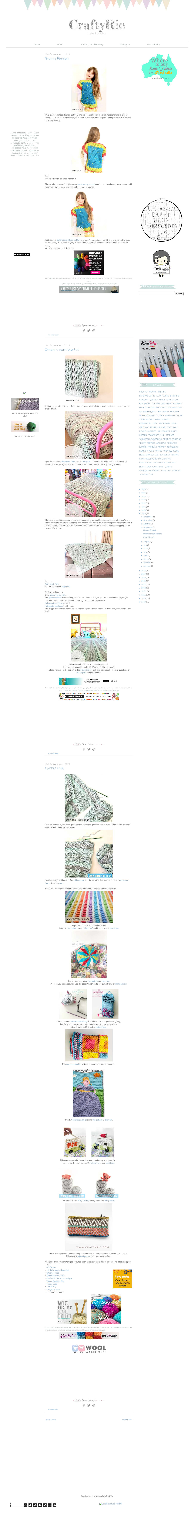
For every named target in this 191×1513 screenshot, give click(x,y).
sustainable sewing (149, 471)
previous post (86, 670)
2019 (143, 514)
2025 (143, 493)
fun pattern (72, 928)
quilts (174, 431)
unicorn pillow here (58, 595)
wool (176, 451)
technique (165, 471)
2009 (143, 602)
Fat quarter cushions (54, 606)
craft (142, 459)
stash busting (146, 419)
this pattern (79, 880)
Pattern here (95, 1163)
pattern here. (101, 1027)
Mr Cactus (51, 1267)
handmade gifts (147, 396)
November (148, 520)
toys (176, 400)
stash (174, 423)
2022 (143, 503)
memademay (170, 463)
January (147, 566)
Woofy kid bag (53, 1273)
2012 (143, 591)
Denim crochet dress (56, 1275)
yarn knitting (146, 475)
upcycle (167, 451)
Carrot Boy (51, 1286)
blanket (168, 400)
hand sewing (145, 463)
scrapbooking (146, 416)
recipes (167, 439)
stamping (176, 439)
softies (143, 435)
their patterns (120, 984)
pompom (162, 447)
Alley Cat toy (83, 1201)
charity (166, 419)
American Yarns (68, 462)
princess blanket (80, 1120)
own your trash (155, 467)
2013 (143, 588)
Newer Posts (51, 1420)
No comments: (53, 335)
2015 (143, 581)
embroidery (145, 423)
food (155, 423)
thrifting (176, 471)
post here (110, 1163)
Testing (175, 455)
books (147, 404)
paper (179, 416)
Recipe (162, 427)
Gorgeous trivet (54, 1289)
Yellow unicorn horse (54, 603)
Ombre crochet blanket (62, 349)
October (147, 524)
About (60, 44)
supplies (151, 431)
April (146, 556)
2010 (143, 598)
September (148, 527)
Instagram (125, 44)
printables (172, 447)
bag (141, 404)
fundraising (164, 459)
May (145, 552)
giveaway (143, 400)
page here (65, 586)
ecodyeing (151, 459)
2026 (143, 489)
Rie (158, 431)
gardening (156, 439)
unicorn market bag (79, 1021)
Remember (165, 455)
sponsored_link (156, 435)
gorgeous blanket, (74, 1064)
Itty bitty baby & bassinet (58, 1270)
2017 (143, 574)
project (166, 431)
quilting (154, 400)
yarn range (114, 928)
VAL (156, 416)
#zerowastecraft (148, 427)
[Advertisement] (80, 1430)
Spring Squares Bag (55, 1281)
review (142, 431)
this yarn (86, 462)
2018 (143, 571)
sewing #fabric (146, 451)
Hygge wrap (52, 1284)
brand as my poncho (86, 184)
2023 (143, 500)
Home (37, 44)
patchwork (164, 423)
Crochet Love (54, 768)
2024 (143, 496)
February (147, 563)
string (158, 451)
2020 (143, 510)
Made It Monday (147, 408)
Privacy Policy (153, 44)
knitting (162, 392)
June (146, 549)
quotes (168, 467)
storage (170, 435)
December (148, 517)
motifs (142, 467)
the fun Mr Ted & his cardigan (59, 1278)
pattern (143, 447)
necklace (172, 443)
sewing (153, 392)
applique (174, 412)
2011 (143, 595)
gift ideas (166, 404)
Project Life (152, 455)
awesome (161, 443)
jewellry (158, 463)
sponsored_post (148, 412)
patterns (177, 404)
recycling (161, 408)
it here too (88, 928)
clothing (174, 396)
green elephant (55, 598)
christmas (172, 427)
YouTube (151, 443)
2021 (143, 507)
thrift (142, 443)
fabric (165, 396)
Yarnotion (144, 439)
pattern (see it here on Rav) (68, 240)
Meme (142, 455)
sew (161, 400)
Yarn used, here (52, 584)
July (145, 545)
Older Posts (127, 1420)
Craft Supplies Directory (91, 44)
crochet (143, 392)
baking (158, 419)
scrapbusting (175, 408)
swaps (165, 412)
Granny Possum (57, 58)
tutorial (156, 404)
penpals (152, 447)
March (146, 559)
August (147, 542)
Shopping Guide (167, 416)
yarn (61, 883)
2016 (143, 578)
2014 (143, 584)
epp (159, 412)
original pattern (84, 1256)
